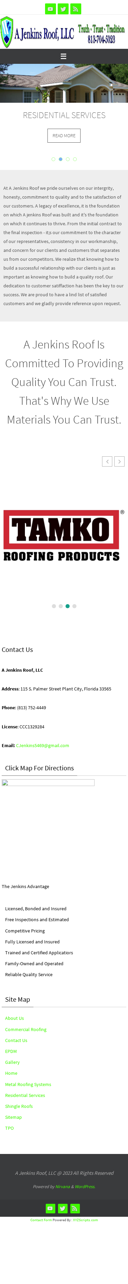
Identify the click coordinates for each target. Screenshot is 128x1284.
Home (11, 1073)
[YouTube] (50, 8)
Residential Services (25, 1095)
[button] (119, 461)
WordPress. (85, 1186)
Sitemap (13, 1117)
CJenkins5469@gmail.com (42, 745)
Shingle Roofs (19, 1106)
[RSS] (75, 8)
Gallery (12, 1062)
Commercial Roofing (25, 1029)
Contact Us (16, 1040)
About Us (14, 1018)
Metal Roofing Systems (28, 1084)
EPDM (11, 1051)
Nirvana (62, 1186)
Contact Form (41, 1219)
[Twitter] (63, 8)
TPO (9, 1128)
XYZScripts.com (85, 1219)
